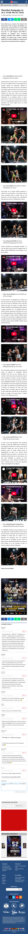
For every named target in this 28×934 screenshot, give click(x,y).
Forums (4, 883)
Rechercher (20, 805)
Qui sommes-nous (6, 867)
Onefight (3, 714)
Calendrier (15, 5)
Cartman (3, 672)
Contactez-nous (6, 866)
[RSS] (20, 897)
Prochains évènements (10, 834)
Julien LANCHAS (7, 15)
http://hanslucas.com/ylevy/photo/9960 (11, 777)
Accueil (4, 877)
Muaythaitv (16, 930)
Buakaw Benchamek (19, 880)
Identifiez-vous (5, 783)
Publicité (4, 870)
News (3, 878)
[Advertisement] (14, 58)
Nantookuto (4, 730)
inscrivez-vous (16, 783)
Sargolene (3, 627)
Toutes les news (7, 5)
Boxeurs (4, 880)
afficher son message (16, 737)
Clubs (3, 881)
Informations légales (7, 869)
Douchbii (3, 691)
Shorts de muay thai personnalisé (19, 878)
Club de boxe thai (19, 881)
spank (2, 704)
